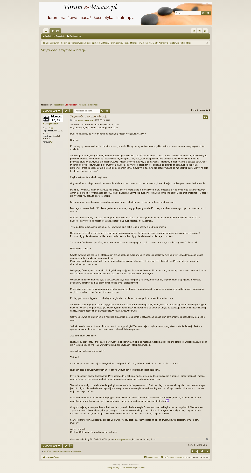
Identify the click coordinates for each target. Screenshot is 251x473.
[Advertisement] (143, 78)
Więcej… (46, 31)
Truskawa (82, 105)
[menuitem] (193, 30)
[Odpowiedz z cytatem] (205, 117)
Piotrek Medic (92, 105)
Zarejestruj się (75, 36)
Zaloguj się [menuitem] (200, 31)
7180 (51, 128)
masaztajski (59, 105)
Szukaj (48, 36)
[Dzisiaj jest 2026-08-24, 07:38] (207, 43)
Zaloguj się (60, 36)
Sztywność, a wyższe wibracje (63, 50)
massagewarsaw (50, 124)
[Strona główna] (125, 13)
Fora (57, 31)
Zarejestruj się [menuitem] (206, 31)
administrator (71, 105)
